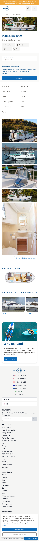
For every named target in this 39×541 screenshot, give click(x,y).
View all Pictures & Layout (26, 258)
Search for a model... (9, 57)
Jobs (3, 449)
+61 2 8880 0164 (20, 385)
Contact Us (20, 394)
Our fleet (5, 499)
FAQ (3, 443)
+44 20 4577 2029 (20, 379)
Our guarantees (7, 433)
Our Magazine (7, 464)
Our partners (6, 435)
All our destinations (9, 496)
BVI (3, 488)
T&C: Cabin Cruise (8, 454)
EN (7, 404)
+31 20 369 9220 (20, 388)
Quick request (7, 506)
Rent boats (19, 78)
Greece (4, 477)
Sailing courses (7, 504)
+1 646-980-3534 (20, 376)
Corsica (4, 483)
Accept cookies (19, 529)
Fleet (7, 14)
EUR (7, 399)
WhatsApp (20, 391)
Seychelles (5, 485)
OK (34, 419)
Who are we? (6, 427)
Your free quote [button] (10, 359)
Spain (4, 480)
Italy (3, 493)
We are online (32, 538)
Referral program (8, 438)
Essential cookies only (19, 534)
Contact (5, 467)
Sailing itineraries (8, 501)
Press (4, 446)
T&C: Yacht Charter (8, 456)
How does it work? (8, 430)
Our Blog (5, 462)
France (4, 491)
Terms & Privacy (7, 451)
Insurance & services (9, 441)
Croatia (4, 475)
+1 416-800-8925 (20, 382)
